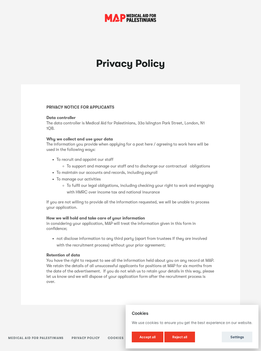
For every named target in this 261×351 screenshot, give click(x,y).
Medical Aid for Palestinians (35, 338)
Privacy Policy (86, 338)
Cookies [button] (116, 338)
